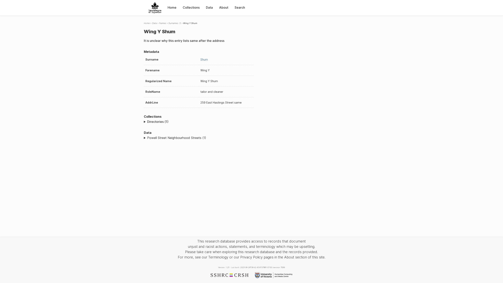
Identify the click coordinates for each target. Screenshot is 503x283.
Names (162, 23)
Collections (191, 7)
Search (240, 7)
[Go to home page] (154, 8)
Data (209, 7)
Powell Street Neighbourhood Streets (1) (176, 138)
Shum (204, 59)
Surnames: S (174, 23)
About (223, 7)
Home (172, 7)
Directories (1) (157, 122)
